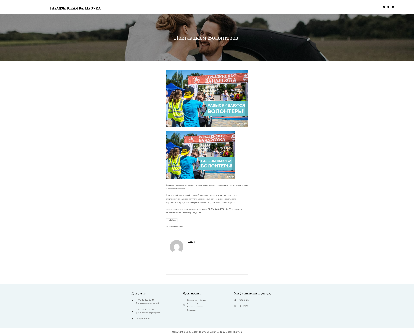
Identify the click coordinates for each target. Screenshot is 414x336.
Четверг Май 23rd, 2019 (174, 226)
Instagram (244, 300)
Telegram (243, 305)
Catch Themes (200, 331)
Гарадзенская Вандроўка (75, 8)
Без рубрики (172, 220)
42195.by (212, 208)
